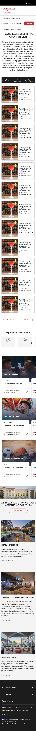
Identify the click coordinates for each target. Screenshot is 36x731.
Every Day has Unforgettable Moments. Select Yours (18, 504)
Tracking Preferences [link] (25, 719)
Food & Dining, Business (26, 90)
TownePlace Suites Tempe (10, 18)
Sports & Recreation (13, 459)
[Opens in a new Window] (30, 3)
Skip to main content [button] (6, 1)
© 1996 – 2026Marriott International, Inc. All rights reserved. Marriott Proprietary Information (17, 709)
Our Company (7, 701)
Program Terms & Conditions (10, 724)
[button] (18, 511)
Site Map (17, 726)
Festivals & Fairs (11, 417)
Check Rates (29, 23)
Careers (4, 721)
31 (27, 320)
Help (22, 726)
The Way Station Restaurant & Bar (17, 597)
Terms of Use (12, 721)
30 (25, 320)
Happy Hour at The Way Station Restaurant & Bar (25, 93)
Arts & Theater (11, 375)
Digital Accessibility (7, 726)
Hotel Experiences (10, 545)
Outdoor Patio (8, 657)
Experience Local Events (18, 333)
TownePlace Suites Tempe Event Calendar (18, 35)
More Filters (29, 81)
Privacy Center (23, 724)
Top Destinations (9, 687)
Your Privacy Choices (11, 719)
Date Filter (17, 81)
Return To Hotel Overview (12, 29)
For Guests (6, 694)
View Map (6, 23)
